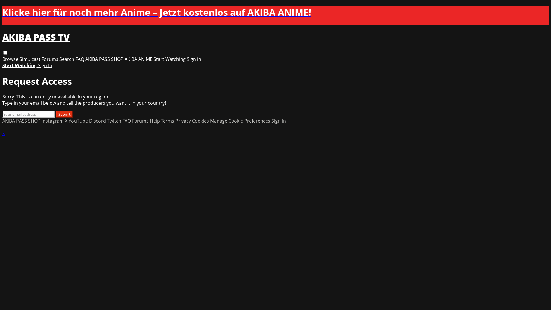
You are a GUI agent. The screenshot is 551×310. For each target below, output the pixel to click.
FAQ (79, 59)
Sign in (194, 59)
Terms (168, 121)
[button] (5, 53)
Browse (11, 59)
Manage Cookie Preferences (240, 121)
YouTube (78, 121)
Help (155, 121)
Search (67, 59)
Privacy (183, 121)
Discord (97, 121)
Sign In (45, 65)
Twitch (114, 121)
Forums (50, 59)
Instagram (53, 121)
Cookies (201, 121)
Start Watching (170, 59)
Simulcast (31, 59)
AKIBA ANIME (138, 59)
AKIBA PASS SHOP (104, 59)
